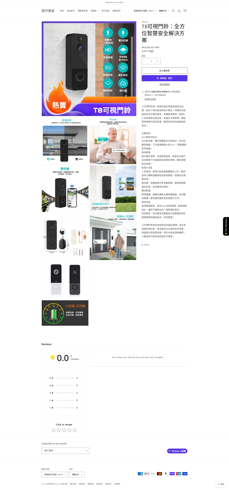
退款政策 (82, 484)
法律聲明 (117, 484)
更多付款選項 (164, 84)
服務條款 (91, 484)
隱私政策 (73, 484)
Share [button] (146, 244)
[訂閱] (86, 451)
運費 (151, 51)
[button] (94, 11)
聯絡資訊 (99, 484)
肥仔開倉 (50, 484)
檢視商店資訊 (150, 99)
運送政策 (108, 484)
